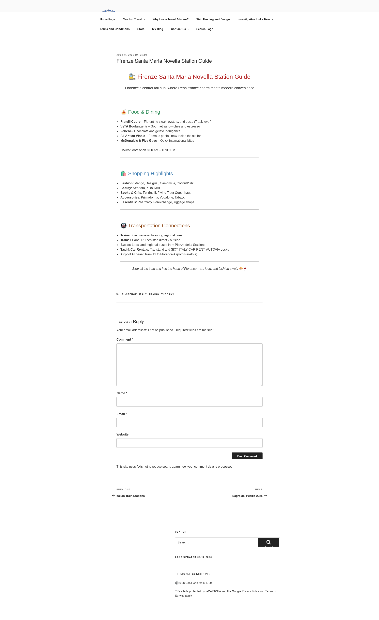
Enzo (143, 54)
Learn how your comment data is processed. (202, 466)
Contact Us (178, 29)
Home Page (107, 19)
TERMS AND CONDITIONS (192, 574)
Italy (143, 294)
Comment (124, 339)
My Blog (157, 29)
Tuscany (167, 294)
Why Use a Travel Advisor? (171, 19)
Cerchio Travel (132, 19)
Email (121, 413)
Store (140, 29)
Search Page (204, 29)
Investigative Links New (254, 19)
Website (122, 434)
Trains (154, 294)
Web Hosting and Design (213, 19)
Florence (129, 294)
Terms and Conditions (115, 29)
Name (121, 393)
